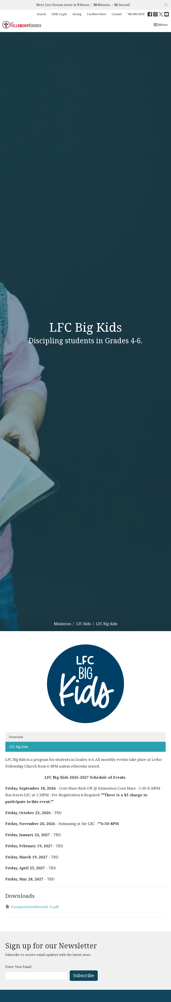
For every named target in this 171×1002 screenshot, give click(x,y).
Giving (76, 14)
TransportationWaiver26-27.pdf (35, 906)
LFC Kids (83, 623)
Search (41, 14)
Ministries (62, 623)
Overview (16, 737)
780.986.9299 (135, 14)
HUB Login (59, 14)
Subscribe (83, 975)
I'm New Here (96, 14)
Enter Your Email (18, 966)
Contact (117, 14)
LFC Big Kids (18, 746)
